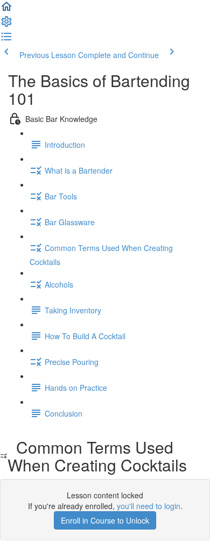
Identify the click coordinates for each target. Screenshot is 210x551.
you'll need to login (148, 505)
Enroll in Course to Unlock (105, 520)
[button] (6, 9)
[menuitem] (6, 24)
